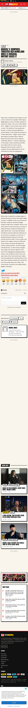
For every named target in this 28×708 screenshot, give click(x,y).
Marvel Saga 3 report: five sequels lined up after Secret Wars (13, 544)
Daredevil (3, 661)
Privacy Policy (17, 706)
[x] (13, 1)
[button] (26, 688)
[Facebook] (9, 65)
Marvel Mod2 (10, 60)
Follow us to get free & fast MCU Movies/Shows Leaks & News (10, 274)
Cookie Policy (10, 706)
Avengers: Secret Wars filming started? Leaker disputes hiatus (15, 617)
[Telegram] (12, 65)
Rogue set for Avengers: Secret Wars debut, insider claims (14, 489)
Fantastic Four (4, 665)
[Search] (21, 4)
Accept (14, 702)
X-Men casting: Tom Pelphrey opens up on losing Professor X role (13, 516)
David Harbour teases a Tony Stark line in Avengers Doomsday (15, 605)
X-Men (7, 45)
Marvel (12, 512)
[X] (5, 65)
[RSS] (15, 1)
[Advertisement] (14, 27)
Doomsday (3, 653)
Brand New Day (4, 659)
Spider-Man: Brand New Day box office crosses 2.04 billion (15, 600)
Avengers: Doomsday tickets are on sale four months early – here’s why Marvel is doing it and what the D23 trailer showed (14, 592)
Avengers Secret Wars (14, 485)
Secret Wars (4, 655)
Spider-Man (4, 657)
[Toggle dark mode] (24, 4)
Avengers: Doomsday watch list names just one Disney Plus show (15, 611)
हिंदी (11, 1)
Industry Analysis (13, 539)
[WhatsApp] (2, 65)
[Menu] (2, 4)
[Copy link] (16, 65)
